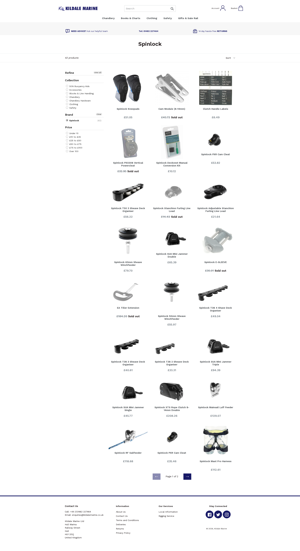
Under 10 (73, 133)
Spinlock (74, 120)
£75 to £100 (75, 147)
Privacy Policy (123, 533)
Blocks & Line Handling (81, 93)
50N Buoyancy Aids (79, 86)
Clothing (73, 104)
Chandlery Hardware (80, 100)
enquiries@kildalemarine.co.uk (87, 515)
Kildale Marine (220, 529)
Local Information (168, 512)
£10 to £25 (75, 137)
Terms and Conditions (127, 520)
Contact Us (122, 516)
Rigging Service (166, 516)
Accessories (75, 90)
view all (97, 72)
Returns (120, 528)
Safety (72, 108)
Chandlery (74, 97)
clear (99, 114)
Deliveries (121, 524)
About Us (121, 512)
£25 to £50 (75, 140)
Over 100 (73, 151)
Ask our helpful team (89, 31)
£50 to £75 (75, 144)
